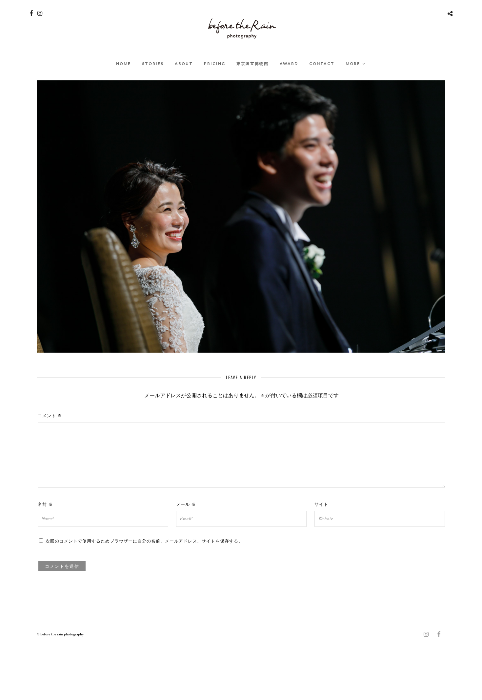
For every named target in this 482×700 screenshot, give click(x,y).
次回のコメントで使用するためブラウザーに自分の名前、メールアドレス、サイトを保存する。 (144, 540)
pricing (214, 63)
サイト (321, 504)
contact (321, 63)
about (184, 63)
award (289, 63)
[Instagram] (39, 13)
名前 (45, 504)
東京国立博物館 (252, 63)
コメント (50, 415)
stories (153, 63)
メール (186, 504)
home (123, 63)
